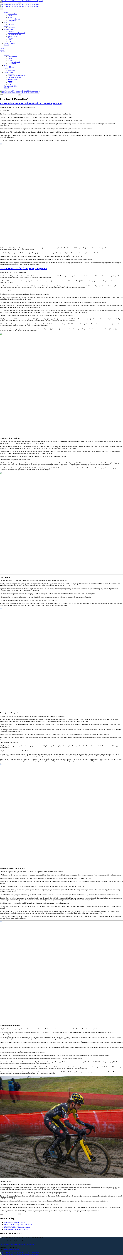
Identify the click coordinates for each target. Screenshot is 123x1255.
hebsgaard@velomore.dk (11, 1249)
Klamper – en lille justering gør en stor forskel (18, 1224)
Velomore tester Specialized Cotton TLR (16, 1229)
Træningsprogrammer (14, 34)
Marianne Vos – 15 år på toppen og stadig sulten (23, 268)
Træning (10, 38)
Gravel (6, 26)
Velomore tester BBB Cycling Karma (15, 1222)
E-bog (9, 41)
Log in (2, 48)
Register (2, 51)
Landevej (7, 12)
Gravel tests (11, 27)
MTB (5, 22)
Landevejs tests (12, 14)
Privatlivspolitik (29, 1244)
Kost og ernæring (13, 36)
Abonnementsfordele (10, 43)
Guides (10, 40)
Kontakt (6, 45)
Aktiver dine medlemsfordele (16, 33)
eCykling (10, 17)
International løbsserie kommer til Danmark (17, 1227)
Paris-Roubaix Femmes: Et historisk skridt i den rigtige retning (31, 103)
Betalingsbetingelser (17, 1244)
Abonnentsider (8, 29)
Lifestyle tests (12, 21)
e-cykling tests (16, 19)
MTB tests (11, 24)
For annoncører (4, 1244)
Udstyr (10, 15)
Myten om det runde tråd (11, 1226)
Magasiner (11, 31)
